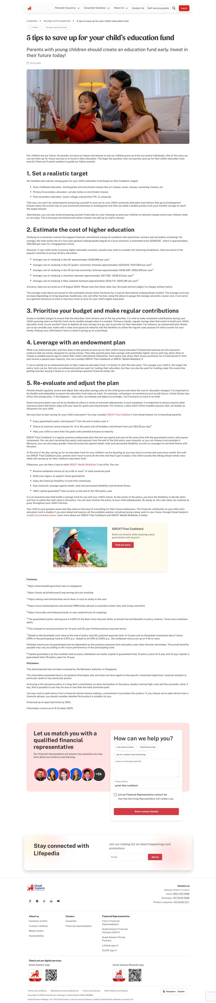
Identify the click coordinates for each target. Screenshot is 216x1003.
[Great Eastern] (29, 8)
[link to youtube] (58, 901)
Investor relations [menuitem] (38, 926)
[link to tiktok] (44, 901)
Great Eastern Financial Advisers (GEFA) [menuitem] (115, 931)
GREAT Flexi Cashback (119, 414)
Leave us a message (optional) (128, 761)
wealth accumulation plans (41, 515)
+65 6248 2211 (181, 902)
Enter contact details (146, 811)
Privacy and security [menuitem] (91, 991)
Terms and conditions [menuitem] (37, 991)
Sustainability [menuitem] (36, 935)
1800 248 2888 (181, 893)
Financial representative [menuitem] (79, 926)
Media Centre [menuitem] (36, 930)
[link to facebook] (30, 901)
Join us (155, 857)
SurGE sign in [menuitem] (109, 950)
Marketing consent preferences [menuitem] (65, 991)
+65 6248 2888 (180, 898)
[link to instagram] (37, 901)
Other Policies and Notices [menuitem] (116, 991)
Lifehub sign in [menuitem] (110, 945)
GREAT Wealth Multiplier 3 (83, 464)
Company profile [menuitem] (38, 921)
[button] (175, 8)
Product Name (121, 781)
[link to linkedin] (51, 901)
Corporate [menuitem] (71, 921)
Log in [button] (184, 8)
